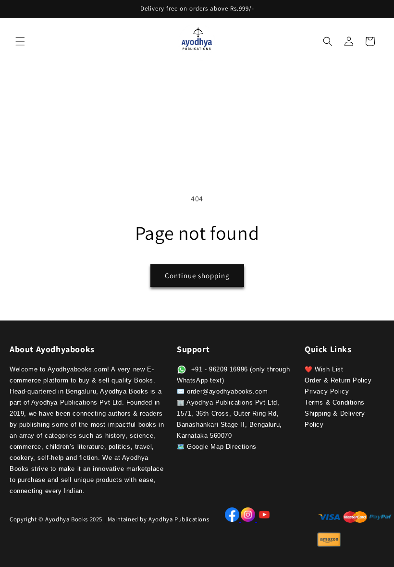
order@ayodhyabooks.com (227, 391)
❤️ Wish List (324, 369)
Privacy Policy (327, 391)
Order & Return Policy (338, 380)
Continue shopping (197, 275)
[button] (20, 41)
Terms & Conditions (335, 402)
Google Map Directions (222, 446)
